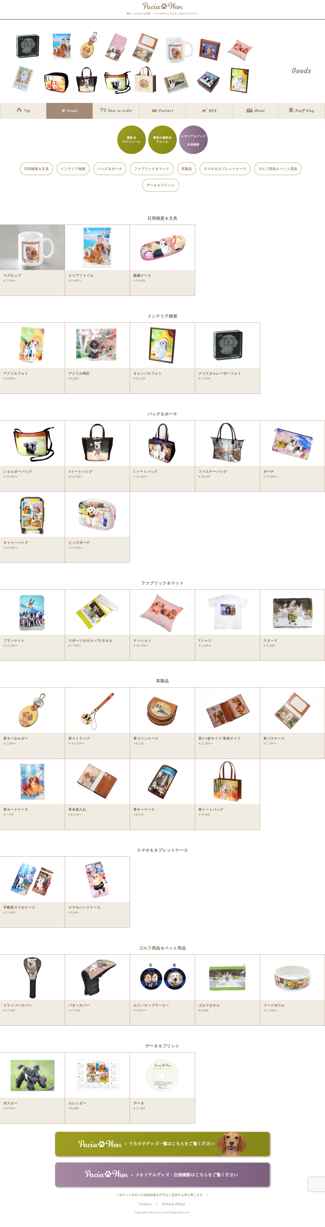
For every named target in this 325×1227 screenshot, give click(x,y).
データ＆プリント (160, 185)
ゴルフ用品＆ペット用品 (277, 169)
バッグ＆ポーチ (109, 169)
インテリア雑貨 (73, 169)
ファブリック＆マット (152, 169)
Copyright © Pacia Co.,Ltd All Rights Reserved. (162, 1212)
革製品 (186, 169)
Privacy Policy (173, 1204)
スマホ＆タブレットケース (225, 169)
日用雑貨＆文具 (36, 169)
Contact (146, 1204)
